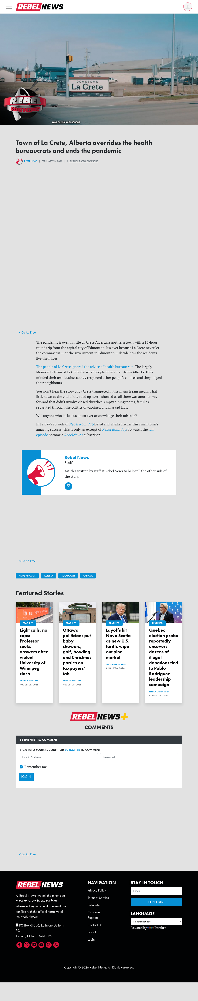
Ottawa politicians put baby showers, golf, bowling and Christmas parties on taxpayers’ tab (77, 652)
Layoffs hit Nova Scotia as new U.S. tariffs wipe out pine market (118, 643)
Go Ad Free (28, 332)
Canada (88, 575)
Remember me (35, 767)
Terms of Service (98, 897)
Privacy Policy (97, 890)
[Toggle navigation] (9, 6)
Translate (160, 927)
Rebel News (30, 161)
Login (91, 939)
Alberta (48, 575)
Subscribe (94, 905)
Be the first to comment (83, 161)
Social (92, 932)
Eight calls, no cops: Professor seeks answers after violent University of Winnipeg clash (34, 652)
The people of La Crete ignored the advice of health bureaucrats (84, 366)
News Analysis (27, 575)
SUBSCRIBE (72, 750)
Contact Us (95, 925)
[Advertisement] (99, 302)
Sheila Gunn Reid (29, 680)
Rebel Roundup (81, 424)
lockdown (68, 575)
